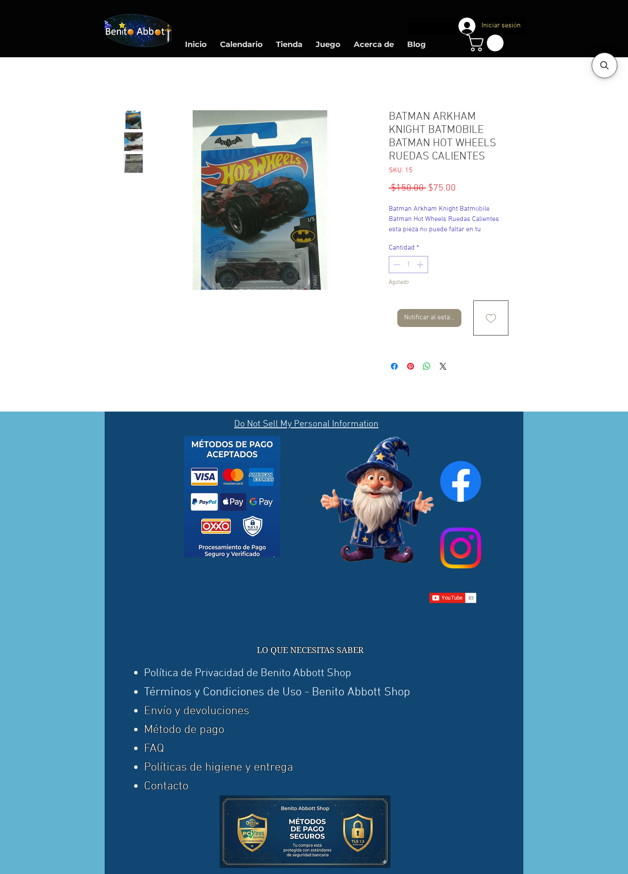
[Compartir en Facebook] (394, 366)
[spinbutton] (408, 264)
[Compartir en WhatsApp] (427, 366)
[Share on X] (443, 366)
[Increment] (421, 264)
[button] (487, 43)
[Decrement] (396, 264)
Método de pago (184, 730)
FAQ (154, 749)
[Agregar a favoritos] (490, 317)
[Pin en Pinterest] (410, 366)
